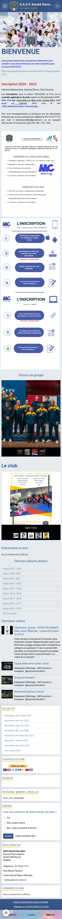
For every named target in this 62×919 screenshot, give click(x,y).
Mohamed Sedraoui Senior (29, 675)
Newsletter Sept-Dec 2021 (17, 730)
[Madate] (30, 915)
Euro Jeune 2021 (13, 735)
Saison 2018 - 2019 (12, 577)
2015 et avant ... (10, 597)
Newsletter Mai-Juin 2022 (17, 715)
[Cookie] (6, 912)
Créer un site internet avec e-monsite (30, 886)
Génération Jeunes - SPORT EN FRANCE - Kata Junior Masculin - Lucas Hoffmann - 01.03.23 (37, 615)
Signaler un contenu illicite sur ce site (31, 891)
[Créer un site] (11, 915)
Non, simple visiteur (16, 807)
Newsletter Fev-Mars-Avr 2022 (19, 720)
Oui (8, 802)
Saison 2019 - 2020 (12, 572)
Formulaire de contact (15, 864)
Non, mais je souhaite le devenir (22, 812)
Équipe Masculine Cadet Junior (31, 647)
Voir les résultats (25, 820)
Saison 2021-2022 (11, 563)
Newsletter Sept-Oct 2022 (17, 710)
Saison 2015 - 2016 (12, 592)
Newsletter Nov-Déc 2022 (17, 705)
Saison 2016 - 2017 (12, 587)
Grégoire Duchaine (24, 661)
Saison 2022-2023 (11, 558)
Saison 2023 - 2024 (12, 553)
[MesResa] (50, 915)
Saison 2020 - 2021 (12, 567)
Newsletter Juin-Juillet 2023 (18, 700)
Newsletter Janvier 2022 (16, 725)
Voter (8, 820)
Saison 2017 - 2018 (12, 582)
